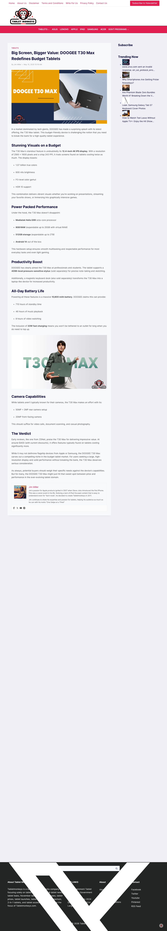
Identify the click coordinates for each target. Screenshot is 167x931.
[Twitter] (17, 508)
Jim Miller (17, 64)
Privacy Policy (87, 3)
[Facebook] (14, 508)
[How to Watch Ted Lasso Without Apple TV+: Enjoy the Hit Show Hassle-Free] (140, 113)
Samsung (92, 29)
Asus (55, 29)
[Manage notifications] (161, 926)
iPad (82, 29)
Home (12, 3)
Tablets (15, 48)
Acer (103, 29)
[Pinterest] (24, 508)
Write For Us (72, 3)
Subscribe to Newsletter (144, 3)
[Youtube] (21, 508)
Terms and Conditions (52, 3)
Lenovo (64, 29)
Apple (74, 29)
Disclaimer (34, 3)
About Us (22, 3)
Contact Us (101, 3)
